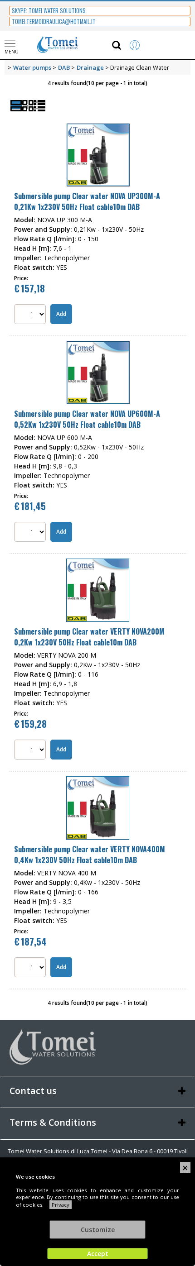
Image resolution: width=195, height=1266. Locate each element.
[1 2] (31, 315)
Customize (98, 1229)
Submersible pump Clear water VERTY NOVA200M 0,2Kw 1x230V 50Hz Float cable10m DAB (89, 637)
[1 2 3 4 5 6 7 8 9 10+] (31, 751)
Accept (97, 1253)
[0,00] (176, 45)
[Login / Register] (144, 45)
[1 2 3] (31, 968)
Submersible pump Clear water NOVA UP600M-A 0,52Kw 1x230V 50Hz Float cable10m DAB (87, 419)
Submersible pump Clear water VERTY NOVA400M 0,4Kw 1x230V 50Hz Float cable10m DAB (89, 854)
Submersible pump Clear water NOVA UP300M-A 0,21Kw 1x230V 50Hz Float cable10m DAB (87, 201)
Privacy (60, 1204)
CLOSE (185, 1167)
